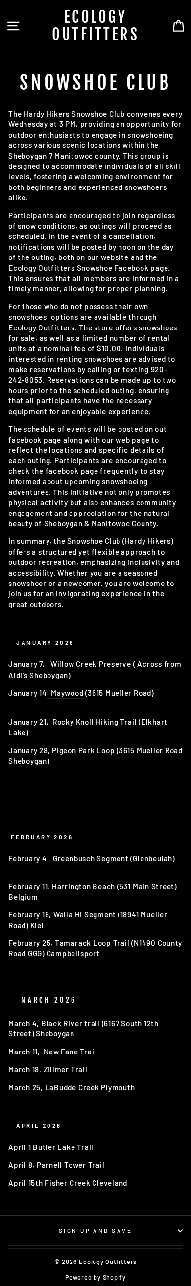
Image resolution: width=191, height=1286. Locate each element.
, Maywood (65, 692)
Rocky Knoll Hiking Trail (94, 721)
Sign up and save (95, 1230)
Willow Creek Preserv (88, 663)
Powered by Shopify (95, 1277)
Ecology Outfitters (95, 26)
